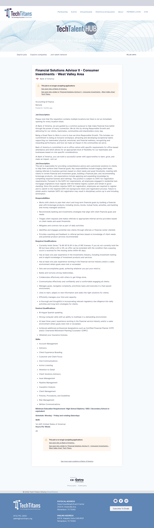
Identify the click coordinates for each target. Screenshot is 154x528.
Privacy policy (71, 485)
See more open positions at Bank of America (77, 461)
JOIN (146, 12)
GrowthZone (52, 492)
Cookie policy (82, 485)
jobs (22, 54)
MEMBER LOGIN (134, 12)
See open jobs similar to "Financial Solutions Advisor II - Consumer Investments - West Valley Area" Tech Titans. (78, 93)
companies (38, 54)
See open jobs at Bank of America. (54, 89)
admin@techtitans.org (22, 518)
